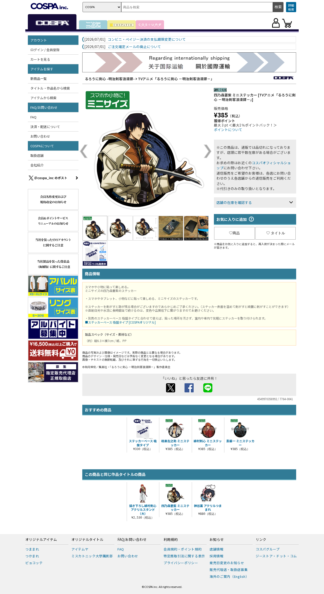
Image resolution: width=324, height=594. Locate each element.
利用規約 (171, 539)
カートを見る (40, 59)
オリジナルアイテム (41, 539)
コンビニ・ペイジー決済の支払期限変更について (147, 39)
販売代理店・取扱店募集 (229, 569)
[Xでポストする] (170, 390)
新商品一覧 (38, 78)
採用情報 (217, 556)
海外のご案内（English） (229, 576)
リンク (261, 539)
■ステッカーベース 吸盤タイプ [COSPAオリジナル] (120, 322)
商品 (236, 233)
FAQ (33, 117)
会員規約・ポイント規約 (182, 549)
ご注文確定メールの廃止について (134, 47)
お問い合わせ (40, 136)
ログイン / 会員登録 (44, 49)
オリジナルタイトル (87, 539)
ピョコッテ (34, 562)
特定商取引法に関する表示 (184, 556)
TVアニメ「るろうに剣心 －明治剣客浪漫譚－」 (176, 78)
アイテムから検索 (43, 97)
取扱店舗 (37, 155)
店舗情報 (217, 549)
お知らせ (217, 539)
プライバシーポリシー (181, 562)
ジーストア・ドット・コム (276, 556)
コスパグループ (268, 549)
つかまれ (32, 556)
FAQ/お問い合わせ (132, 539)
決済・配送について (45, 126)
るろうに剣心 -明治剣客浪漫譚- (110, 78)
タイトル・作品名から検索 (50, 88)
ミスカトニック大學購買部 (92, 556)
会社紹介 (37, 165)
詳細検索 (291, 7)
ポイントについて (228, 129)
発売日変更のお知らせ (227, 562)
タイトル (278, 233)
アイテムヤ (79, 549)
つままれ (32, 549)
